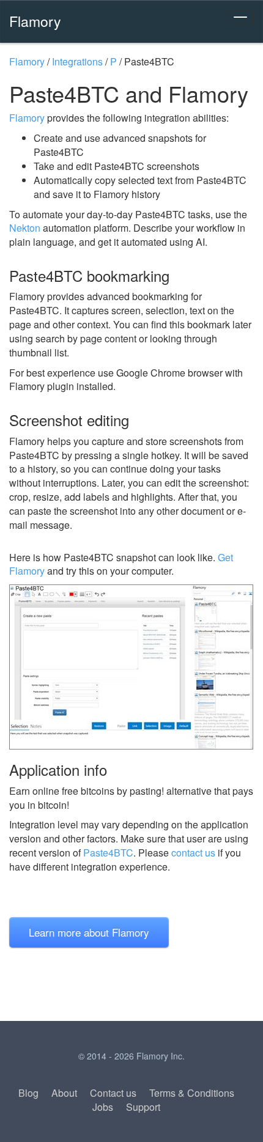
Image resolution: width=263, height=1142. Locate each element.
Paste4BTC (108, 852)
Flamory (35, 21)
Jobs (102, 1107)
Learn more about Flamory (89, 932)
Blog (28, 1093)
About (64, 1093)
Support (143, 1107)
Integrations (77, 61)
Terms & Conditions (191, 1093)
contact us (193, 852)
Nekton (24, 228)
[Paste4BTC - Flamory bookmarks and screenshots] (131, 667)
